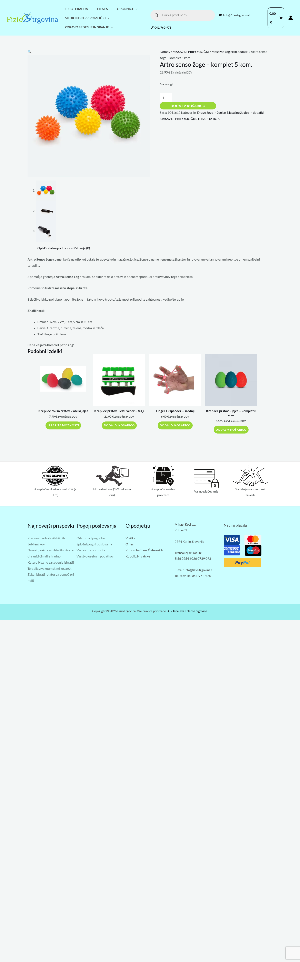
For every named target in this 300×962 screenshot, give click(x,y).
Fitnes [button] (102, 9)
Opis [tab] (40, 248)
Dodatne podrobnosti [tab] (59, 248)
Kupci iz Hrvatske (138, 556)
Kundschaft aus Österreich (144, 550)
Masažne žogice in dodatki (230, 52)
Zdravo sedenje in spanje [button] (87, 27)
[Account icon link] (290, 18)
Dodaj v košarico (188, 106)
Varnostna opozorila (91, 550)
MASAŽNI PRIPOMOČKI (191, 52)
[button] (30, 52)
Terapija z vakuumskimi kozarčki (50, 568)
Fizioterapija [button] (76, 9)
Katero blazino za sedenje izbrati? (51, 562)
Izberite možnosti (63, 425)
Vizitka (130, 538)
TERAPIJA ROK (209, 118)
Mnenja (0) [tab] (82, 248)
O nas (130, 544)
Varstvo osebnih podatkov (95, 556)
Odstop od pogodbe (91, 538)
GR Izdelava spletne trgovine (187, 611)
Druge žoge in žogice (211, 112)
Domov (165, 52)
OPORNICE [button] (125, 9)
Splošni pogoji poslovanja (94, 544)
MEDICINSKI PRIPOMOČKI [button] (85, 18)
